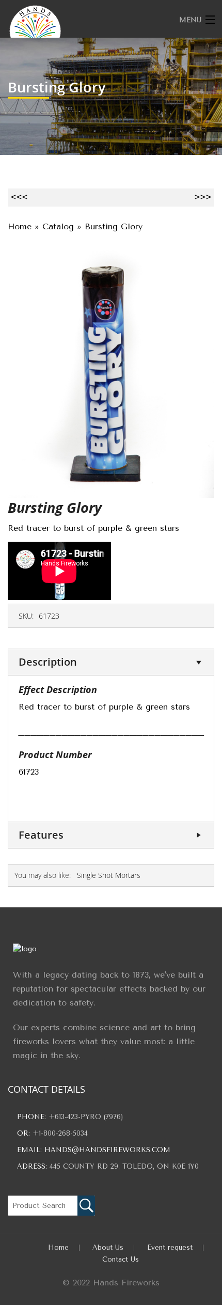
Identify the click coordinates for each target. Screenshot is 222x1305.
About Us (107, 1247)
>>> (203, 197)
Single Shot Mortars (108, 875)
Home (58, 1247)
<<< (18, 197)
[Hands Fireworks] (89, 31)
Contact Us (120, 1259)
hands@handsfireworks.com (107, 1150)
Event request (170, 1247)
